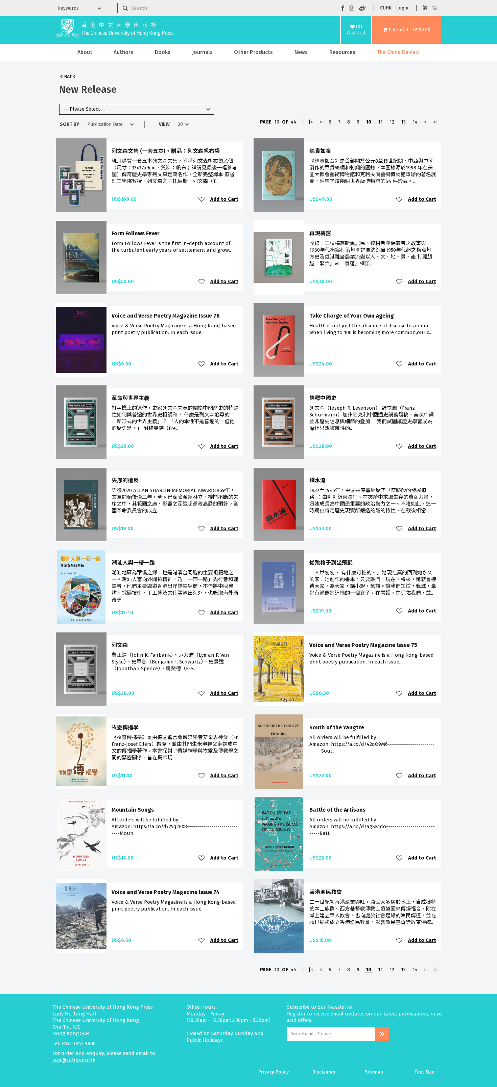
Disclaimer (324, 1072)
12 (391, 122)
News (301, 52)
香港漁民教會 (325, 892)
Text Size (424, 1072)
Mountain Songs (133, 810)
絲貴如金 (320, 151)
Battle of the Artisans (337, 810)
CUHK (386, 8)
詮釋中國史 (322, 398)
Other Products (253, 52)
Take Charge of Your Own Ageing (351, 315)
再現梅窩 (320, 233)
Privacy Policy (273, 1072)
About (84, 52)
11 (380, 122)
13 (403, 122)
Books (162, 52)
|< (310, 122)
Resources (342, 52)
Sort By (69, 124)
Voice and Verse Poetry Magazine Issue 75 (363, 645)
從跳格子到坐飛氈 (331, 563)
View (164, 124)
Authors (123, 52)
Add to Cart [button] (224, 199)
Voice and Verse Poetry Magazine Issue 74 (165, 892)
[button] (407, 30)
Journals (202, 52)
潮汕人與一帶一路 (133, 563)
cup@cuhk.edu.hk (73, 1060)
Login (402, 8)
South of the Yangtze (336, 727)
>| (435, 122)
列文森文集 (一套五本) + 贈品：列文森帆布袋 (166, 151)
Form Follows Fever (136, 233)
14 (415, 122)
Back (69, 77)
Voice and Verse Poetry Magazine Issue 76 (166, 315)
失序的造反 (125, 480)
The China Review (398, 52)
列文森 (120, 645)
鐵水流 (317, 480)
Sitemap (374, 1072)
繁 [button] (425, 8)
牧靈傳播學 (125, 727)
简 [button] (434, 8)
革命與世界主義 (130, 398)
